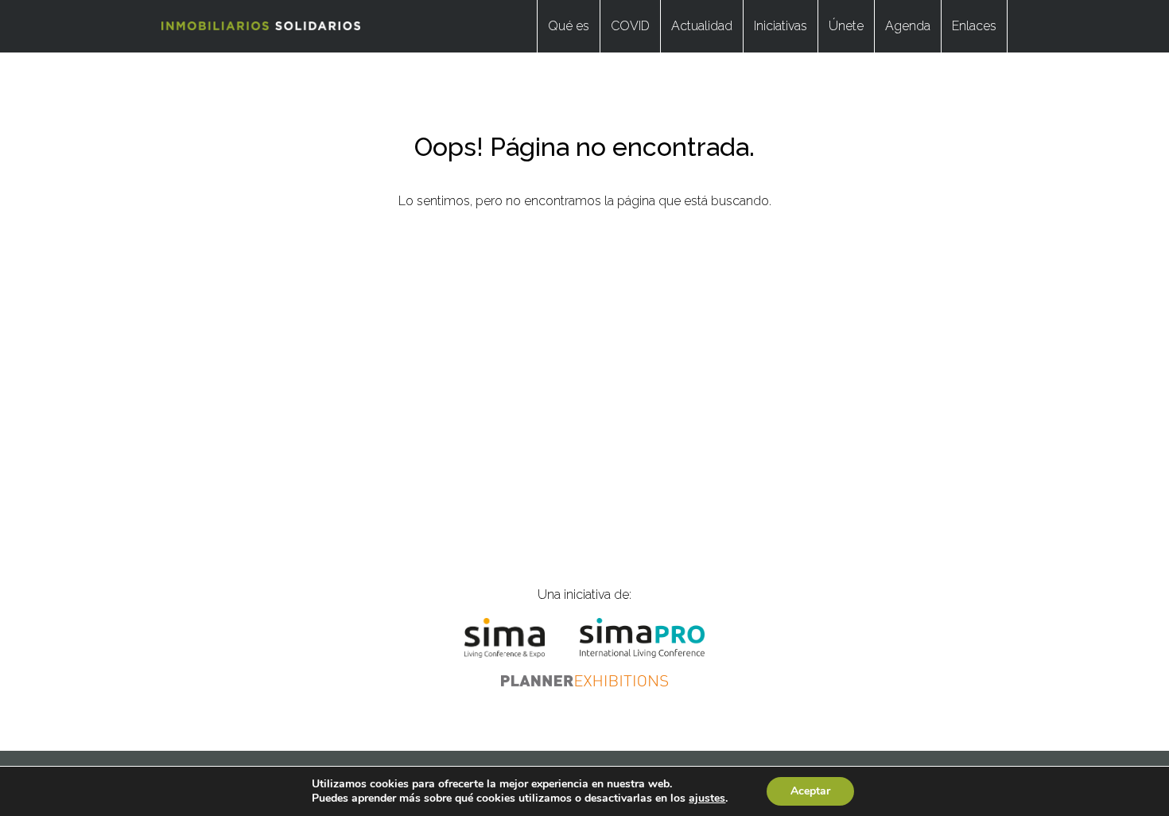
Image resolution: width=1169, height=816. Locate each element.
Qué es (568, 25)
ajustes (707, 798)
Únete (846, 25)
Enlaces (974, 25)
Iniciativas (780, 25)
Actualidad (701, 25)
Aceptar (810, 791)
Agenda (907, 25)
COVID (630, 25)
